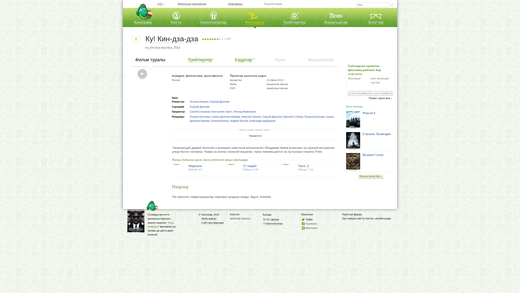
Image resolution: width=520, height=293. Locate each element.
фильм (275, 219)
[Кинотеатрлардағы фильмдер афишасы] (255, 15)
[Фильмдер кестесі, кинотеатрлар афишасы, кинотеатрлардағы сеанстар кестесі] (176, 15)
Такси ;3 (303, 165)
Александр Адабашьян (262, 120)
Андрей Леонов (239, 120)
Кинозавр (143, 22)
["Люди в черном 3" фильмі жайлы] (135, 230)
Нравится (255, 135)
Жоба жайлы (209, 218)
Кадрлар (243, 59)
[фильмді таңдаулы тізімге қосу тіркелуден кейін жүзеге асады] (136, 39)
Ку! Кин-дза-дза (171, 39)
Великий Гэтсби (373, 154)
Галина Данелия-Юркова (225, 116)
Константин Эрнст (221, 111)
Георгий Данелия (220, 101)
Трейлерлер (294, 22)
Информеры (235, 4)
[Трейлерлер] (294, 15)
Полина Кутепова (200, 116)
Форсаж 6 (369, 113)
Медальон (195, 165)
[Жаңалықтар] (336, 15)
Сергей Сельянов (200, 111)
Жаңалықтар (336, 22)
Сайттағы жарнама (213, 222)
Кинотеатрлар (213, 22)
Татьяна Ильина (199, 101)
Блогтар (376, 22)
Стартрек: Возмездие (377, 134)
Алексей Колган (220, 120)
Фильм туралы (150, 59)
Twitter (309, 219)
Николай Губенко (251, 116)
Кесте (176, 22)
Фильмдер (255, 22)
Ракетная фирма (352, 214)
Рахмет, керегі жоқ (379, 98)
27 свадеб (250, 165)
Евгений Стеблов (293, 116)
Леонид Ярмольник (245, 111)
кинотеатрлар (274, 223)
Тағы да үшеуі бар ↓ (370, 176)
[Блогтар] (376, 15)
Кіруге (254, 196)
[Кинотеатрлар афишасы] (213, 15)
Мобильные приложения (192, 4)
